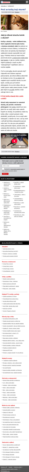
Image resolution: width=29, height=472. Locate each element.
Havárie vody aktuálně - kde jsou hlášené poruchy (14, 326)
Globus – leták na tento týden (9, 395)
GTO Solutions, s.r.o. (5, 471)
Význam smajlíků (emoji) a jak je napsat (11, 330)
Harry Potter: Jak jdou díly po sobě (10, 306)
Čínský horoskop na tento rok (9, 415)
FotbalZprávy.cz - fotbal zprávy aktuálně (7, 207)
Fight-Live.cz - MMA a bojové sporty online (7, 201)
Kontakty (10, 467)
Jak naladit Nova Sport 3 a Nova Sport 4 (11, 422)
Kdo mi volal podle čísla (8, 335)
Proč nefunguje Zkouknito (8, 454)
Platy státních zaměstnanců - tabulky (11, 286)
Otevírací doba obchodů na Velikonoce (11, 380)
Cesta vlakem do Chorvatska (9, 427)
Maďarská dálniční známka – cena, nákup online (13, 340)
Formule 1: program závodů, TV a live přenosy (13, 352)
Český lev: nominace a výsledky (10, 253)
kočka (14, 107)
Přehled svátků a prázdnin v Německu (11, 407)
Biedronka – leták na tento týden (10, 397)
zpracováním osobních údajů (17, 169)
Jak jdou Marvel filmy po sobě (9, 301)
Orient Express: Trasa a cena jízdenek (11, 419)
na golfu (11, 90)
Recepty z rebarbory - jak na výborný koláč (12, 363)
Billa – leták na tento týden (9, 390)
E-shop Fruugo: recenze (8, 268)
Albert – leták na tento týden (9, 387)
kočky (10, 71)
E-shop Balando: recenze (8, 271)
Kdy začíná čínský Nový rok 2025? (10, 251)
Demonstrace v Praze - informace (10, 281)
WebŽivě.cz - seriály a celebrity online (7, 190)
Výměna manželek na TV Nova (10, 296)
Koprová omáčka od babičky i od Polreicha (12, 370)
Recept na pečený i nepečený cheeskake (12, 365)
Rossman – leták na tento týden (10, 399)
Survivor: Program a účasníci (9, 311)
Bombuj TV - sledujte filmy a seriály (10, 447)
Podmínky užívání (18, 467)
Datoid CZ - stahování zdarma (9, 459)
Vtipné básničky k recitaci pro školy (10, 436)
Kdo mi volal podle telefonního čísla (11, 424)
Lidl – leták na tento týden (8, 382)
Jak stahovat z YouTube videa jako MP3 (11, 449)
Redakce (17, 12)
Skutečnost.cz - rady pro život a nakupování (7, 184)
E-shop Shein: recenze (8, 266)
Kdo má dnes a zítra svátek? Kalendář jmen (12, 432)
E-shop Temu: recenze (8, 263)
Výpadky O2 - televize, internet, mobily (11, 328)
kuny (2, 55)
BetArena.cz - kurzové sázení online (7, 195)
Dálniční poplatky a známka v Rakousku (11, 345)
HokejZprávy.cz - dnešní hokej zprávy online (7, 212)
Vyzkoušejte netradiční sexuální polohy (11, 429)
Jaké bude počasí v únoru (8, 248)
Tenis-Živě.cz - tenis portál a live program (7, 218)
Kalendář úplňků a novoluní (9, 410)
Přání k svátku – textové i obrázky (10, 434)
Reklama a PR (4, 467)
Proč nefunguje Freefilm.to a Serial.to (11, 452)
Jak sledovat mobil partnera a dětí (10, 318)
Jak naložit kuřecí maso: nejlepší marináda (12, 372)
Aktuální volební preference (9, 279)
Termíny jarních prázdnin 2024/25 (10, 256)
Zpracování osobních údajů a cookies (9, 469)
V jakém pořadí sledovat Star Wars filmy (11, 303)
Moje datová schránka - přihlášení (10, 338)
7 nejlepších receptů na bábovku (10, 360)
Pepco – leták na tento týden (9, 392)
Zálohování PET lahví (7, 350)
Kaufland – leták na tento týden (10, 385)
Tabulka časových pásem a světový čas (11, 321)
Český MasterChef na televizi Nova (10, 298)
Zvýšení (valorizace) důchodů (9, 283)
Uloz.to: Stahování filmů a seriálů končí (11, 445)
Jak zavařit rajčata (7, 367)
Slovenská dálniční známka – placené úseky (12, 343)
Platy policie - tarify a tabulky (9, 288)
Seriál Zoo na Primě (7, 308)
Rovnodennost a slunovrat (9, 417)
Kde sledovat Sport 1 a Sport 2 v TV (10, 333)
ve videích (18, 78)
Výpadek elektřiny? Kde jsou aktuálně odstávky (13, 323)
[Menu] (27, 2)
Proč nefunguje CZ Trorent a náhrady (11, 457)
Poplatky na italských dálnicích (9, 348)
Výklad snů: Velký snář (8, 412)
